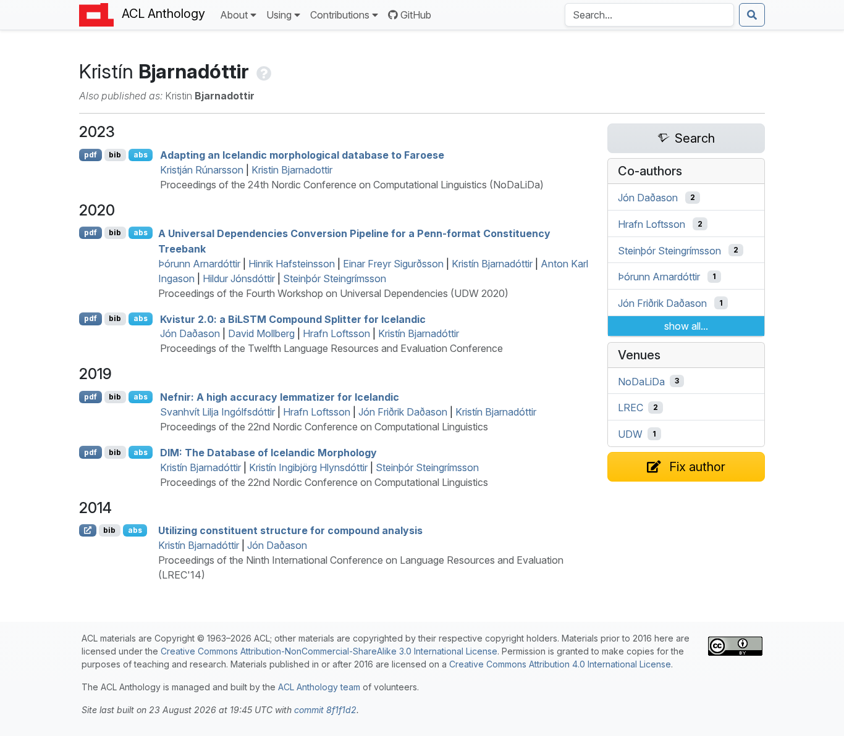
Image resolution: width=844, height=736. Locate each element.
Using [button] (279, 15)
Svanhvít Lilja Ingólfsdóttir (217, 412)
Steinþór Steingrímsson (334, 278)
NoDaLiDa (641, 381)
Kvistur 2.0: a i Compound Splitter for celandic (293, 318)
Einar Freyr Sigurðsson (393, 263)
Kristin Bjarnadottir (291, 170)
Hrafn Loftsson (336, 333)
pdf (90, 154)
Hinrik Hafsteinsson (291, 263)
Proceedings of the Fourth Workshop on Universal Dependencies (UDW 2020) (333, 293)
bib (115, 154)
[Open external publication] (87, 530)
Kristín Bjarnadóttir (492, 263)
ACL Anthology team (319, 687)
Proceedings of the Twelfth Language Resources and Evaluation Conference (331, 348)
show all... (686, 326)
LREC (630, 407)
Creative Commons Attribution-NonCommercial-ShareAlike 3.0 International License (329, 651)
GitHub (415, 15)
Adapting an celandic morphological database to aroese (302, 155)
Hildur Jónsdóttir (239, 278)
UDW (630, 434)
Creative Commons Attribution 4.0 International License (560, 664)
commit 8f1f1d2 (325, 710)
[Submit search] (752, 15)
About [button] (234, 15)
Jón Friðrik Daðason (402, 412)
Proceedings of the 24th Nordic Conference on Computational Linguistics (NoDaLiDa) (352, 184)
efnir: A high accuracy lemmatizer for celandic (279, 397)
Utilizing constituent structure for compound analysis (290, 530)
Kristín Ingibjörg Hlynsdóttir (308, 467)
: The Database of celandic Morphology (268, 452)
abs (140, 154)
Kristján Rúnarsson (201, 170)
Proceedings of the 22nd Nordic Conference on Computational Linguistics (324, 426)
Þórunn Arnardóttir (199, 263)
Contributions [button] (339, 15)
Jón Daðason (190, 333)
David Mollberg (261, 333)
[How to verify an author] (262, 71)
